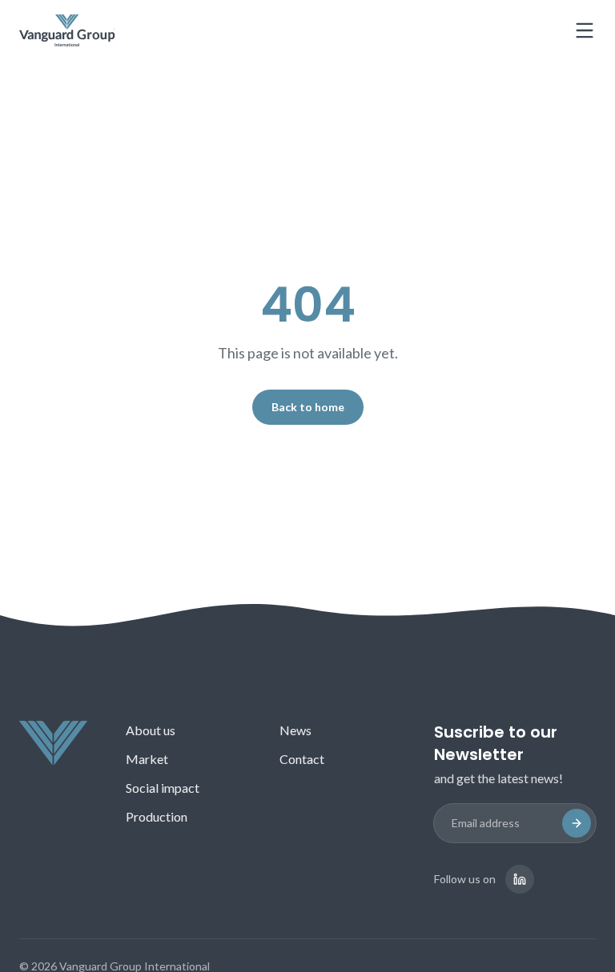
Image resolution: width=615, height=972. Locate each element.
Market (147, 758)
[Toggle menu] (584, 30)
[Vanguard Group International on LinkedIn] (519, 879)
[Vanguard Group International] (67, 30)
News (295, 730)
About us (150, 730)
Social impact (162, 787)
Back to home (307, 407)
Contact (301, 758)
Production (156, 816)
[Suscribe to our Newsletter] (576, 823)
